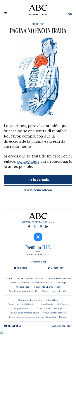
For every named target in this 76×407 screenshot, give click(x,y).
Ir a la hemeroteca (38, 190)
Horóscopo (62, 304)
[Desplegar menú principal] (6, 13)
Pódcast (63, 317)
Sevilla (44, 14)
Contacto (41, 278)
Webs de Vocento (61, 325)
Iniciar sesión (70, 13)
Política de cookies (19, 282)
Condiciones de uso (42, 282)
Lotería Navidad (46, 304)
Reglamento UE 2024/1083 (47, 286)
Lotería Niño (52, 300)
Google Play (57, 267)
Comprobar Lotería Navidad (21, 304)
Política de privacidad (60, 278)
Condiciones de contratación (23, 291)
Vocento (9, 278)
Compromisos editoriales (54, 291)
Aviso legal (61, 282)
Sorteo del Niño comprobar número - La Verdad (32, 317)
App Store (22, 267)
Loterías (58, 308)
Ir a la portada (38, 179)
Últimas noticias (42, 308)
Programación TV (22, 308)
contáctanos (28, 161)
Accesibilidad (22, 286)
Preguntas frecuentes (53, 312)
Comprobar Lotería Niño (30, 300)
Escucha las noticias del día (25, 312)
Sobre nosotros (25, 278)
